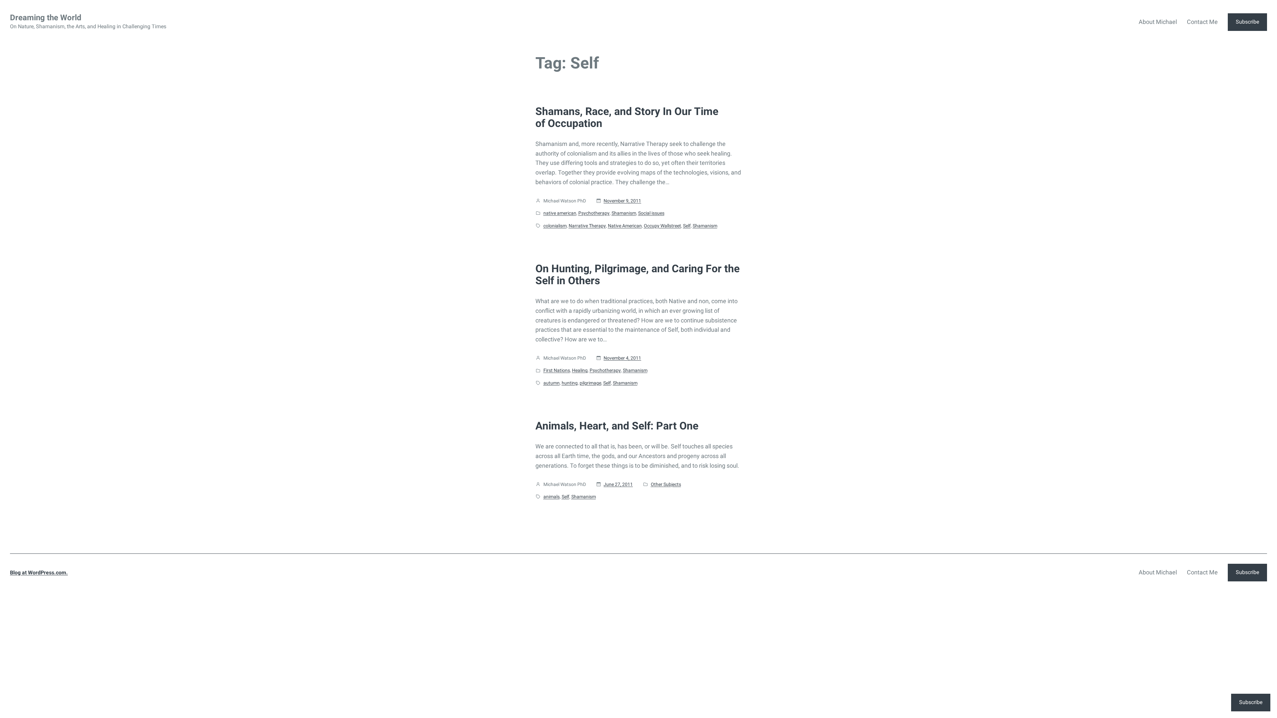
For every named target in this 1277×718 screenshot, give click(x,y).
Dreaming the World (45, 17)
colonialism (555, 225)
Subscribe (1247, 22)
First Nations (556, 370)
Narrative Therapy (587, 225)
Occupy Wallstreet (662, 225)
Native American (625, 225)
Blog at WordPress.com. (39, 572)
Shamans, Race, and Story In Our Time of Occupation (626, 117)
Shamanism (624, 213)
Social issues (651, 213)
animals (551, 496)
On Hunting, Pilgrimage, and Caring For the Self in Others (637, 275)
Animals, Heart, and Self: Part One (616, 426)
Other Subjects (666, 484)
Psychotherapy (594, 213)
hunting (570, 383)
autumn (551, 383)
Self (687, 225)
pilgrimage (590, 383)
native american (559, 213)
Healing (580, 370)
